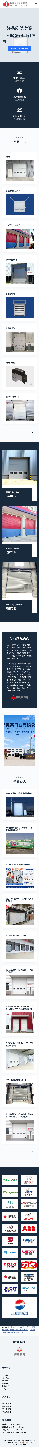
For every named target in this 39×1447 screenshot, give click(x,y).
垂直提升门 (6, 1406)
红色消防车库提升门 (14, 225)
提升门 (8, 157)
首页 (4, 1389)
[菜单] (36, 4)
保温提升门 (6, 1404)
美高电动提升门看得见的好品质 (19, 793)
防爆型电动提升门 (13, 191)
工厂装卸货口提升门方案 (16, 935)
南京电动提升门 (12, 397)
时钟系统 (5, 1330)
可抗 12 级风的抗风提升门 (16, 1080)
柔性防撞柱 (11, 1333)
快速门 (13, 1327)
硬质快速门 (20, 1333)
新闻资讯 (5, 1381)
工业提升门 (10, 328)
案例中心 (5, 1383)
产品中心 (5, 1375)
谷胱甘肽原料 (23, 1330)
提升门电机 (10, 362)
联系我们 (5, 1386)
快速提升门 (10, 294)
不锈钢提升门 (11, 260)
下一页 (31, 432)
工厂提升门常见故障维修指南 (18, 864)
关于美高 (5, 1378)
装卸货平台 (22, 1327)
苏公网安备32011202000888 (22, 1443)
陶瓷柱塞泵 (31, 1327)
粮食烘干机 (14, 1330)
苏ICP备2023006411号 (21, 1441)
